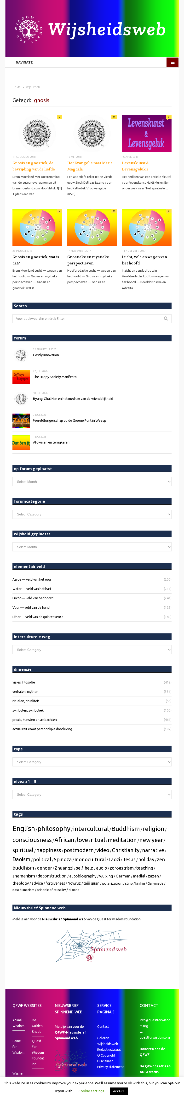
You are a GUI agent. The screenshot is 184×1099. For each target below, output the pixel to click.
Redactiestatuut (109, 1050)
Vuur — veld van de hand (31, 607)
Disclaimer (105, 1061)
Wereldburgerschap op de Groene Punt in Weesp (69, 420)
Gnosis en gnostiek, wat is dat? (35, 260)
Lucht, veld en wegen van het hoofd (144, 260)
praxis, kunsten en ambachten (34, 720)
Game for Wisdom (18, 1046)
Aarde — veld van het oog (31, 579)
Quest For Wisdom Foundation (38, 1052)
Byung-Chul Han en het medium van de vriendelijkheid (73, 399)
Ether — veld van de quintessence (37, 617)
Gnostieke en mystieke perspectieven (88, 260)
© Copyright (106, 1055)
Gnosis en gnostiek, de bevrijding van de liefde (33, 166)
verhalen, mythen (25, 692)
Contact (103, 1027)
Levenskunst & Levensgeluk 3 (135, 166)
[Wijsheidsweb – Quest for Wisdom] (92, 30)
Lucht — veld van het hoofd (32, 598)
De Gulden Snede (37, 1026)
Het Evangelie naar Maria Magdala (89, 166)
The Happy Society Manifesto (55, 377)
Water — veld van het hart (31, 589)
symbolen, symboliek (28, 710)
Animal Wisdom (18, 1023)
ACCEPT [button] (119, 1091)
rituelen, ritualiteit (25, 701)
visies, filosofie (23, 682)
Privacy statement (110, 1067)
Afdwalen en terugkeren (51, 442)
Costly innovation (46, 355)
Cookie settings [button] (91, 1091)
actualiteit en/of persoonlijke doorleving (42, 729)
